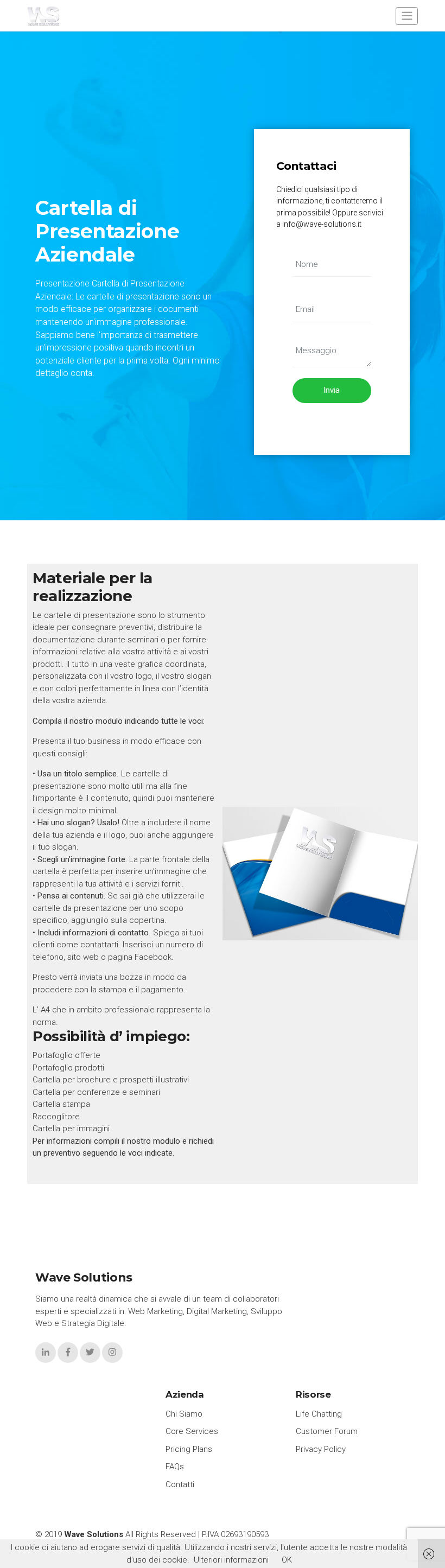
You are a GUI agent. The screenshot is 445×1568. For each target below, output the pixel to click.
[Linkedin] (45, 1352)
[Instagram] (112, 1352)
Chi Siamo (184, 1414)
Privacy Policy (321, 1449)
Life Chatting (319, 1414)
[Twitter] (90, 1352)
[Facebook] (68, 1352)
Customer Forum (327, 1431)
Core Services (192, 1431)
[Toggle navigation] (407, 16)
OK (287, 1560)
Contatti (180, 1484)
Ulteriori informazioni (231, 1560)
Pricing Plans (189, 1449)
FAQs (175, 1466)
